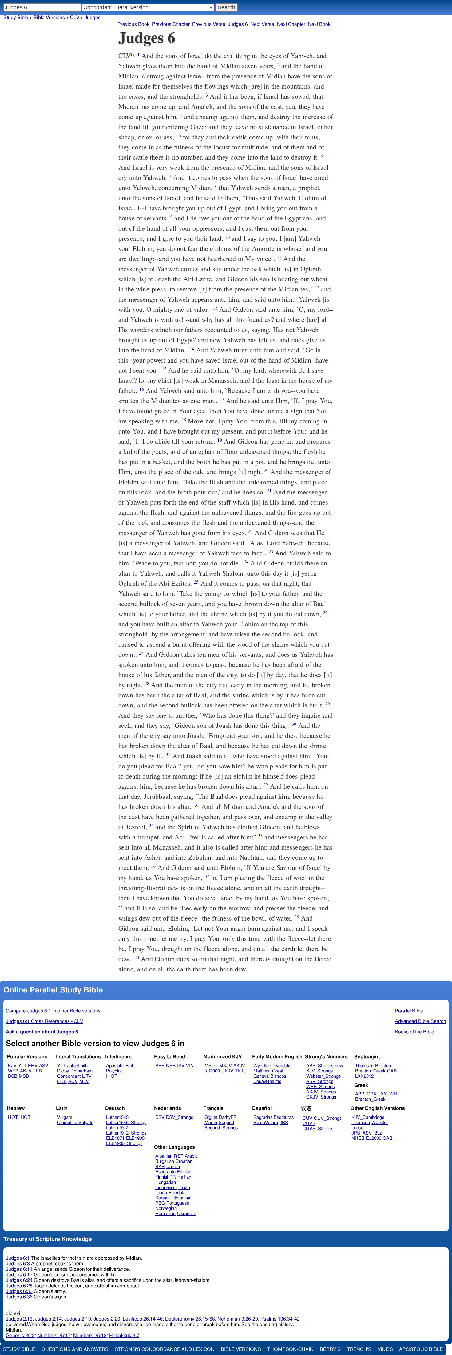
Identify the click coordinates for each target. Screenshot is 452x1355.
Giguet (210, 1117)
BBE (160, 1066)
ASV (43, 1066)
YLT (22, 1066)
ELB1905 (135, 1138)
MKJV (225, 1066)
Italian (184, 1187)
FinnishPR (165, 1177)
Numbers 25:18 (90, 1335)
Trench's (359, 1349)
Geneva (261, 1076)
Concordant (69, 1076)
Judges (93, 17)
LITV (87, 1076)
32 (266, 785)
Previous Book (133, 24)
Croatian (184, 1161)
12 (317, 288)
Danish (173, 1166)
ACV (73, 1081)
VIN (190, 1066)
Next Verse (262, 24)
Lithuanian (181, 1198)
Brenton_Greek (370, 1071)
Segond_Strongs (221, 1128)
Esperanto (165, 1172)
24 (246, 562)
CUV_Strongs (328, 1118)
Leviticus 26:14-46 (143, 1319)
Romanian (165, 1213)
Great (277, 1071)
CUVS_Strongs (318, 1129)
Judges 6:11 (19, 1269)
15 (164, 369)
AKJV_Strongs (321, 1092)
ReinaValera (265, 1122)
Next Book (319, 24)
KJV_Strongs (319, 1071)
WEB (13, 1071)
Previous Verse (208, 24)
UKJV (227, 1071)
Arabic (191, 1156)
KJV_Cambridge (367, 1117)
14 (192, 348)
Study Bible (15, 17)
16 (141, 389)
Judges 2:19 (77, 1319)
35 (260, 835)
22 (250, 531)
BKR (160, 1166)
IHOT (111, 1076)
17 (222, 399)
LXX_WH (387, 1094)
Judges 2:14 (48, 1319)
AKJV (26, 1071)
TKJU (241, 1071)
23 (271, 551)
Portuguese (177, 1203)
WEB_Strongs (320, 1086)
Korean (162, 1198)
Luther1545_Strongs (126, 1122)
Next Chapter (291, 24)
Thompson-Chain (290, 1349)
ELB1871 (115, 1138)
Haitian (184, 1177)
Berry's (330, 1349)
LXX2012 (364, 1076)
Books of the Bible (414, 1031)
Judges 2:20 (106, 1319)
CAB (392, 1071)
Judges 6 (238, 24)
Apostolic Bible (421, 1349)
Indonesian (166, 1187)
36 (153, 866)
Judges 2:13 (19, 1319)
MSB (24, 1076)
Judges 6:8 (18, 1263)
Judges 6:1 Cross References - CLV (44, 1021)
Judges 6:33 (19, 1291)
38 (120, 906)
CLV (74, 17)
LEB (37, 1071)
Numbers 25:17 (54, 1335)
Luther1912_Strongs (126, 1133)
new (339, 1066)
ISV (180, 1066)
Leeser (358, 1128)
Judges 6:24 (19, 1280)
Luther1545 (117, 1117)
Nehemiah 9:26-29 (237, 1319)
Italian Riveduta (170, 1193)
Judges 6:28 (19, 1285)
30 (294, 724)
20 (266, 470)
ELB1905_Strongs (124, 1143)
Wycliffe (261, 1066)
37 (207, 876)
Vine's (385, 1349)
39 (297, 917)
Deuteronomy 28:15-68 (190, 1319)
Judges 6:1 (18, 1258)
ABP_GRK (366, 1094)
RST (178, 1156)
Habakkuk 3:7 (124, 1335)
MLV (84, 1081)
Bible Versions (49, 17)
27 (141, 653)
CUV (307, 1118)
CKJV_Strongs (321, 1097)
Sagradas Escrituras (273, 1117)
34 (151, 825)
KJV (12, 1066)
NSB (171, 1066)
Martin (210, 1122)
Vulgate (64, 1117)
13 (215, 308)
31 (168, 754)
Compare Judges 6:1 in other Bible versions (53, 1010)
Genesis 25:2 (20, 1335)
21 (269, 490)
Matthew (262, 1071)
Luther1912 (117, 1128)
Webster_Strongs (323, 1076)
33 (197, 805)
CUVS (309, 1123)
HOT (13, 1117)
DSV (160, 1117)
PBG (160, 1203)
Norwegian (166, 1208)
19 (219, 440)
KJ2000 (212, 1071)
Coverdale (280, 1066)
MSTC (211, 1066)
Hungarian (165, 1182)
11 (279, 257)
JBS (284, 1122)
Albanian (163, 1156)
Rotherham (81, 1071)
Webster (379, 1122)
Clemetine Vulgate (75, 1122)
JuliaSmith (77, 1066)
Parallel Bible (409, 1010)
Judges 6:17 (19, 1274)
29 (328, 704)
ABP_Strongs (319, 1066)
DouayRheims (267, 1081)
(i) (133, 54)
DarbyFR (228, 1117)
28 (147, 683)
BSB (12, 1076)
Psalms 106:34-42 (280, 1319)
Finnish (184, 1172)
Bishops (278, 1076)
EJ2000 (373, 1138)
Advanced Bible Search (420, 1021)
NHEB (357, 1138)
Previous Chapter (171, 24)
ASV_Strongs (319, 1081)
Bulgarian (164, 1161)
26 (325, 612)
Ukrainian (186, 1213)
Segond (226, 1122)
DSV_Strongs (179, 1117)
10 (227, 237)
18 (184, 419)
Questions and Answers (75, 1349)
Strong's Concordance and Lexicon (165, 1349)
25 (196, 582)
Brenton (383, 1066)
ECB (62, 1081)
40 (137, 957)
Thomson (364, 1066)
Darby (63, 1071)
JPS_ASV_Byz (366, 1133)
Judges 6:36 (19, 1296)
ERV (33, 1066)
